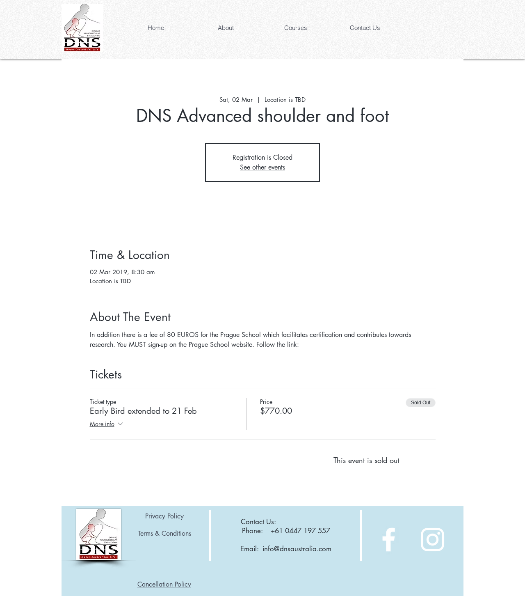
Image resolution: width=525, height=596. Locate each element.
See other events (262, 167)
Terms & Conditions (164, 533)
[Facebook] (388, 539)
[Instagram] (432, 539)
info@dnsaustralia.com (296, 548)
